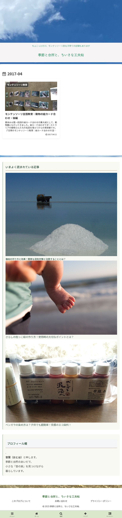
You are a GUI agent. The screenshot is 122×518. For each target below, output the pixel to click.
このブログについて (21, 500)
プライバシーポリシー (100, 500)
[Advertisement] (25, 20)
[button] (112, 440)
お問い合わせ (61, 500)
